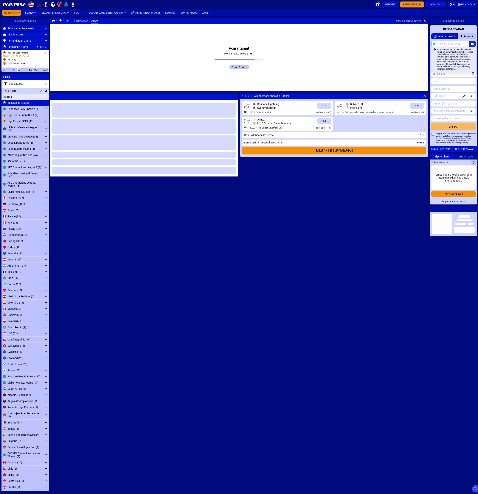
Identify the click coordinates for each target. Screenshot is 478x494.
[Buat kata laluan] (464, 96)
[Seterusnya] (45, 46)
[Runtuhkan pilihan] (41, 91)
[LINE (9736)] (53, 21)
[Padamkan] (234, 96)
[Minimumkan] (46, 103)
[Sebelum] (37, 46)
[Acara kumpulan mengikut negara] (46, 91)
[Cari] (425, 21)
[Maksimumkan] (46, 28)
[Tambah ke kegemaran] (45, 53)
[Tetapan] (452, 4)
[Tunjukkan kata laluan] (472, 96)
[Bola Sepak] (60, 21)
